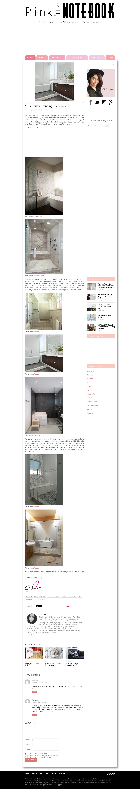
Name (27, 740)
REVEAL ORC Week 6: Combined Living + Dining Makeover (106, 326)
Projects (57, 57)
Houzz (36, 332)
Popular (91, 279)
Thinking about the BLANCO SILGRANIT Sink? (105, 306)
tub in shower (30, 599)
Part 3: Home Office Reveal (104, 316)
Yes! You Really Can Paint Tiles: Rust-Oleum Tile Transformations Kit (106, 285)
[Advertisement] (70, 39)
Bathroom (90, 375)
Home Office (91, 394)
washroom (41, 599)
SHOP (110, 57)
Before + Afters (37, 774)
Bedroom (90, 379)
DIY (46, 661)
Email (27, 744)
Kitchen (89, 398)
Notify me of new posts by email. (39, 757)
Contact (97, 57)
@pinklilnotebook (37, 110)
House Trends (39, 275)
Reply (34, 691)
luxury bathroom (54, 596)
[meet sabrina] (101, 97)
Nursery (89, 409)
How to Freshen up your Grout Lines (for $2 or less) (106, 296)
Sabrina (28, 110)
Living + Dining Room (94, 405)
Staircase (90, 413)
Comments (100, 279)
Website (28, 749)
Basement (90, 371)
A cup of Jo (38, 216)
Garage (89, 390)
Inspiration (29, 103)
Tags (107, 279)
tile (80, 596)
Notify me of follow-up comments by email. (42, 755)
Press (54, 774)
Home (30, 57)
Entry (88, 382)
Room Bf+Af (77, 57)
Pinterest (37, 435)
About (42, 57)
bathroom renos (39, 596)
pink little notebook (69, 596)
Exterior (89, 386)
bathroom (29, 596)
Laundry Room (92, 402)
